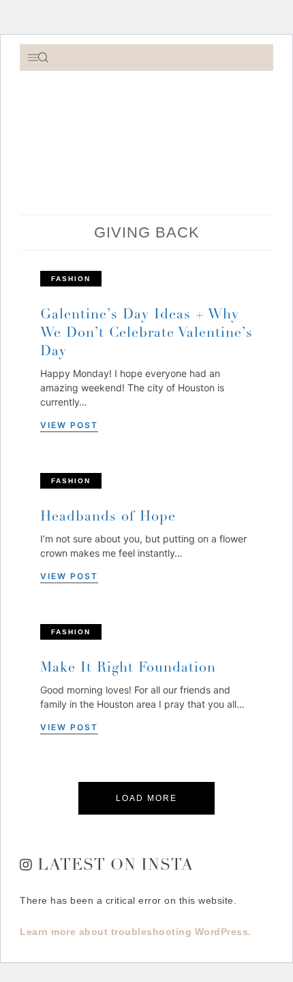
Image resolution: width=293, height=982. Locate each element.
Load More (146, 798)
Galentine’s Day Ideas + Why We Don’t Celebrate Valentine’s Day (146, 334)
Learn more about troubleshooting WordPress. (135, 931)
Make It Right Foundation (128, 669)
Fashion (71, 278)
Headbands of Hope (108, 518)
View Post (69, 425)
